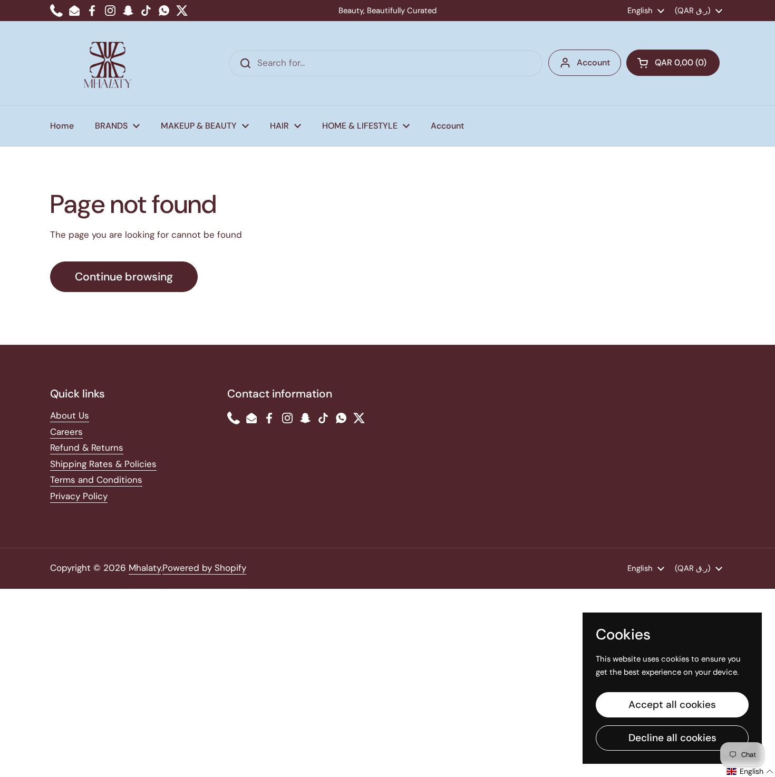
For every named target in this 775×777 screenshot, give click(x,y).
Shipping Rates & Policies (103, 464)
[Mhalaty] (107, 63)
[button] (673, 63)
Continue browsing (124, 276)
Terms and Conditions (96, 479)
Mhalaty (145, 568)
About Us (69, 415)
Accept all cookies (672, 704)
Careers (66, 432)
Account (593, 62)
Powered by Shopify (204, 568)
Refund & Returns (86, 447)
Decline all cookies (672, 737)
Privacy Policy (79, 496)
